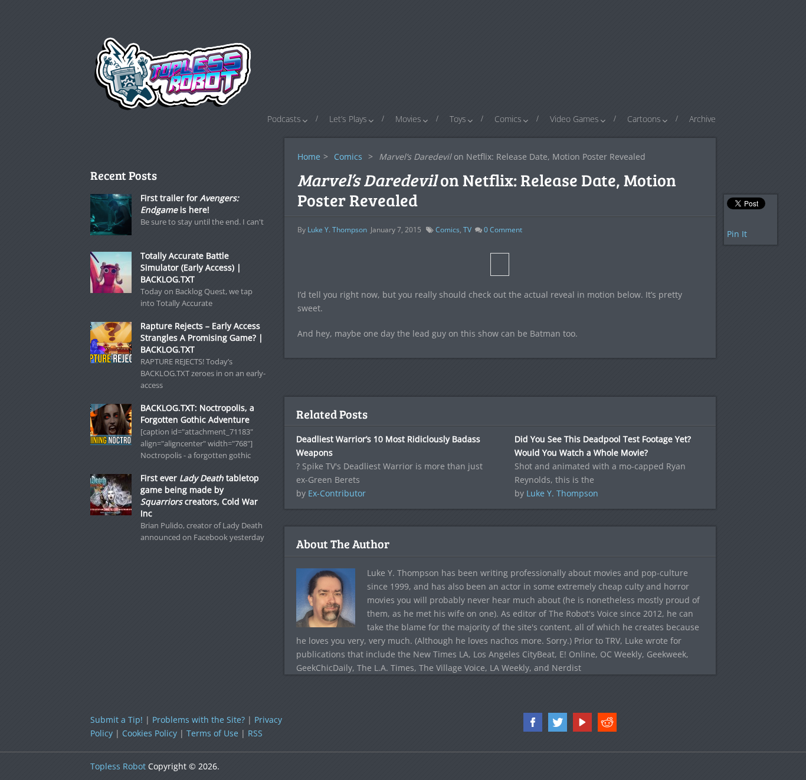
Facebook (532, 722)
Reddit (607, 722)
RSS (255, 733)
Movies (408, 118)
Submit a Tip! (116, 719)
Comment (503, 230)
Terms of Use (212, 733)
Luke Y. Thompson (337, 230)
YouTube (582, 722)
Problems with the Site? (198, 719)
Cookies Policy (149, 733)
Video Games (574, 118)
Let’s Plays (348, 118)
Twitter (557, 722)
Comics (508, 118)
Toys (458, 118)
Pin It (737, 233)
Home (308, 156)
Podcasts (284, 118)
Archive (702, 118)
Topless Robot (118, 766)
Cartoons (644, 118)
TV (467, 230)
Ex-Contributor (337, 493)
